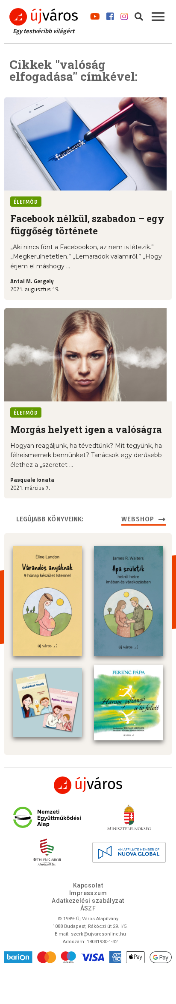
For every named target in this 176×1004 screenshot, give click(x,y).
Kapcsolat (88, 885)
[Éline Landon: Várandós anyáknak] (47, 601)
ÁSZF (88, 908)
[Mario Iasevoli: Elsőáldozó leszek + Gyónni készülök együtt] (47, 702)
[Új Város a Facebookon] (110, 14)
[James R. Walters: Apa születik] (128, 601)
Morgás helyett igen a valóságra (86, 429)
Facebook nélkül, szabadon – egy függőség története (87, 224)
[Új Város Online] (88, 785)
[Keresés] (139, 14)
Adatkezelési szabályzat (88, 900)
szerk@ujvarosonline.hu (98, 934)
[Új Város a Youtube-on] (95, 14)
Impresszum (88, 893)
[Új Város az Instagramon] (124, 14)
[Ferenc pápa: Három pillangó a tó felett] (128, 702)
